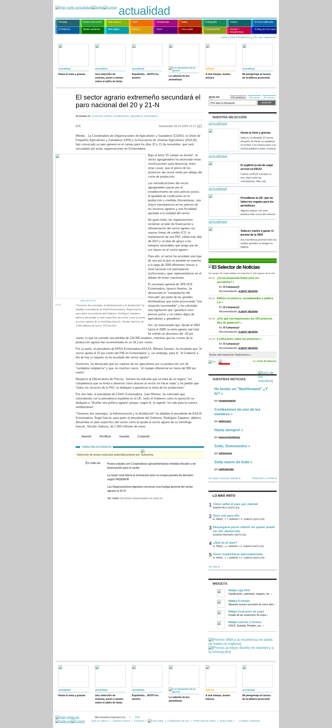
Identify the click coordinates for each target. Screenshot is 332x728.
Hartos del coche (92, 22)
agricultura (136, 116)
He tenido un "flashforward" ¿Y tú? (241, 391)
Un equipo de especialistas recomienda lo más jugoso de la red (241, 273)
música (210, 68)
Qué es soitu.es (100, 720)
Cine (134, 22)
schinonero (225, 453)
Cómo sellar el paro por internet (235, 504)
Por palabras (238, 97)
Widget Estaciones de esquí (246, 611)
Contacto (139, 720)
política (108, 116)
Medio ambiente (91, 29)
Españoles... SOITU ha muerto (145, 76)
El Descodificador (264, 22)
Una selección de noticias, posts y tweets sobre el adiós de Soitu (109, 78)
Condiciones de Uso (178, 720)
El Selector (64, 29)
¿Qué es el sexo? (225, 542)
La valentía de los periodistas (179, 77)
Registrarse (244, 37)
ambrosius (225, 421)
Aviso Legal (226, 720)
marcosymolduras (229, 437)
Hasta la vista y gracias (71, 74)
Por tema (255, 97)
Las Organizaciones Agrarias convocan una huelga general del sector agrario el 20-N (150, 488)
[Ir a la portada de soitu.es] (70, 719)
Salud (184, 22)
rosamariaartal (227, 400)
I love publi (187, 29)
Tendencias (163, 22)
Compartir (144, 436)
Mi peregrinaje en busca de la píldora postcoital (256, 76)
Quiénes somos (121, 720)
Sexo (159, 29)
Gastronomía (212, 29)
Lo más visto (224, 495)
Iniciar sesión (228, 37)
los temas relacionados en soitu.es (135, 498)
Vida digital (113, 29)
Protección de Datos (204, 720)
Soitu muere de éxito (232, 462)
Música (136, 29)
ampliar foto (88, 301)
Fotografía (211, 22)
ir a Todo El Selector (265, 361)
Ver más (212, 566)
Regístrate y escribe (263, 478)
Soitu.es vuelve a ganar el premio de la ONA (257, 232)
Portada (62, 22)
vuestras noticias (229, 379)
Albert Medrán (248, 291)
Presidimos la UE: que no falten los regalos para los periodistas (257, 201)
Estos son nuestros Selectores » (230, 354)
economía (97, 116)
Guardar (124, 436)
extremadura (151, 116)
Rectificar (105, 436)
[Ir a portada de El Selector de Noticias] (234, 267)
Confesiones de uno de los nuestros (237, 412)
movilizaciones (121, 116)
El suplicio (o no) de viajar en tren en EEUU (257, 167)
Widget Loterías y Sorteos (245, 622)
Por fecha (269, 97)
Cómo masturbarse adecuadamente (237, 554)
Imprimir (86, 436)
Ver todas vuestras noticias (223, 478)
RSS (137, 717)
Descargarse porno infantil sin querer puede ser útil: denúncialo (244, 529)
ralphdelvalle (226, 469)
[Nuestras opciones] (156, 720)
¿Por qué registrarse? (265, 37)
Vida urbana (114, 22)
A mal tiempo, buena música (218, 76)
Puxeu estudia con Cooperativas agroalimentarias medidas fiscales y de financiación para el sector (151, 465)
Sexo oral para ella (226, 515)
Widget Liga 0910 (239, 590)
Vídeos (234, 22)
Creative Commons (249, 720)
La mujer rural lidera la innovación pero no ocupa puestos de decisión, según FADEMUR (150, 477)
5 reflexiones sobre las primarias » (239, 339)
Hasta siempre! (227, 430)
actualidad (144, 10)
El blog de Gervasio (265, 29)
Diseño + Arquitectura (236, 30)
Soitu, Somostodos (230, 446)
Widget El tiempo (239, 601)
